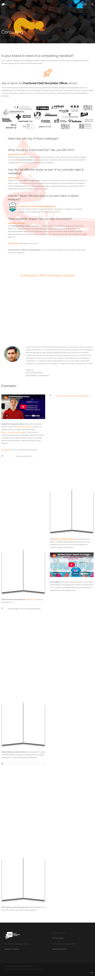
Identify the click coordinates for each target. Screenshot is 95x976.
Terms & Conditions (15, 969)
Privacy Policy (26, 969)
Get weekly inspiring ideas (12, 949)
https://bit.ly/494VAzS (24, 427)
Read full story (6, 450)
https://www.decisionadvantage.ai (14, 432)
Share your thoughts (57, 938)
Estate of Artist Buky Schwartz (64, 539)
